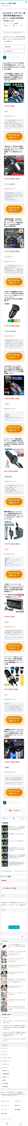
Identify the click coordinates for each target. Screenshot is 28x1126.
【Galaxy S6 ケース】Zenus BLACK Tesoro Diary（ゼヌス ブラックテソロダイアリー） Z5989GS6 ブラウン (17, 981)
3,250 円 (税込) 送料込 (12, 179)
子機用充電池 (6, 1073)
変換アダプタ (6, 1070)
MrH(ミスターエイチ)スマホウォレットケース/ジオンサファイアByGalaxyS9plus (16, 960)
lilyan (6, 111)
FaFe (6, 694)
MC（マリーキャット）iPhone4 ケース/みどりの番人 (17, 993)
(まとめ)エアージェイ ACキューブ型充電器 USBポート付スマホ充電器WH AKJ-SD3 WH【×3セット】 (21, 871)
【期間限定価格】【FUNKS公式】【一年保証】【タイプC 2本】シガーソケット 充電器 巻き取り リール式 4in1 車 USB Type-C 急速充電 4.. (13, 222)
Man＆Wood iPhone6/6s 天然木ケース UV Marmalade (16, 973)
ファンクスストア (9, 256)
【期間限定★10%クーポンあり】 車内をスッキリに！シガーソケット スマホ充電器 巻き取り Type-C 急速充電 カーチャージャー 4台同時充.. (14, 733)
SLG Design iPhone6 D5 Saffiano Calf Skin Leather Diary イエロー (17, 966)
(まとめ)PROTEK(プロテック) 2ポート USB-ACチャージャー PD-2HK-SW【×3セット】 (17, 849)
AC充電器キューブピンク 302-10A (16, 833)
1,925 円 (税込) (9, 106)
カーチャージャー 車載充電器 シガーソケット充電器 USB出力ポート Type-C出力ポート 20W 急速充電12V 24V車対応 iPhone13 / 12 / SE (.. (14, 442)
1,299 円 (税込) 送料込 (12, 326)
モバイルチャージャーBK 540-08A (16, 840)
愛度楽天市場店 (8, 476)
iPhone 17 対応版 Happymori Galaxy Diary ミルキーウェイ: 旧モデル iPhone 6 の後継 (17, 1008)
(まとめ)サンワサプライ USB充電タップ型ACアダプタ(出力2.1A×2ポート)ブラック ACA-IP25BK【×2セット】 (14, 1027)
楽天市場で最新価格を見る (14, 136)
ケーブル (5, 1051)
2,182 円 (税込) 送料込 (12, 544)
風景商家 (7, 767)
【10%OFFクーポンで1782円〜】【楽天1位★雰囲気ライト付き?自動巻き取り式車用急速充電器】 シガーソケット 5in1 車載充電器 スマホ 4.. (14, 369)
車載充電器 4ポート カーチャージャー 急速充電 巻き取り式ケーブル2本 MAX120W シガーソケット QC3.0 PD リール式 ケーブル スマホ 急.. (13, 515)
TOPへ (21, 1124)
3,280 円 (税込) (9, 616)
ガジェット (5, 1048)
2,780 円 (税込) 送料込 (12, 251)
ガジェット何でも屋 (8, 3)
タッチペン (5, 1067)
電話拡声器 (5, 1086)
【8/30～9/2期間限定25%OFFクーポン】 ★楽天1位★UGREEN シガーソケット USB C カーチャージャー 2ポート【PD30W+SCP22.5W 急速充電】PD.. (14, 296)
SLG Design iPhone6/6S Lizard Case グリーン (16, 1000)
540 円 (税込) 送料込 (11, 689)
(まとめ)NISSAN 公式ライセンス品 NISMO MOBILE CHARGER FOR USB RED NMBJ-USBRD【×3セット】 (17, 863)
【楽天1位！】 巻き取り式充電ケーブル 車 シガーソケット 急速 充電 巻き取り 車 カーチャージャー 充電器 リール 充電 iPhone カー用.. (14, 150)
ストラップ (5, 1054)
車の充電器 (16, 23)
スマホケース (6, 1061)
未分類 (4, 1080)
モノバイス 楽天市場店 (10, 184)
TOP (8, 1092)
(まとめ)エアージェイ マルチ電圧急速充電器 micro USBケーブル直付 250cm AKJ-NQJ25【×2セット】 (17, 856)
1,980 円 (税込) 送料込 (12, 398)
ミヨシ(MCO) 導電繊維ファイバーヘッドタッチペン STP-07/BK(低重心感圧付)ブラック (17, 946)
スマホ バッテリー (7, 1057)
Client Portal (4, 1113)
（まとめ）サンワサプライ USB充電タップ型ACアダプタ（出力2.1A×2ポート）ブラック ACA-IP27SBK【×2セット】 (14, 1034)
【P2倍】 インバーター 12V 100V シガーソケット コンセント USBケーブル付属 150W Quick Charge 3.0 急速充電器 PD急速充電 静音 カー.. (14, 587)
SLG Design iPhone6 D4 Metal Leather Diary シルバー (15, 986)
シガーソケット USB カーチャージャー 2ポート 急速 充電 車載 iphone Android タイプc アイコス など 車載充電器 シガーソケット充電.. (13, 660)
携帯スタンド (6, 1077)
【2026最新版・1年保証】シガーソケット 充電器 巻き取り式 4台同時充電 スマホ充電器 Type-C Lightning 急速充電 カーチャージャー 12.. (14, 77)
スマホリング (6, 1017)
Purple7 (7, 622)
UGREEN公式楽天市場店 (10, 331)
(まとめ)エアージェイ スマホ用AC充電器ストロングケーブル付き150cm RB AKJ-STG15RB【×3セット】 (17, 828)
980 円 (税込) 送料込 (11, 471)
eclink (6, 549)
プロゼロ (7, 404)
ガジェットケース (5, 1105)
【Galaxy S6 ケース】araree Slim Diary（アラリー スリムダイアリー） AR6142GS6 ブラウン (17, 953)
